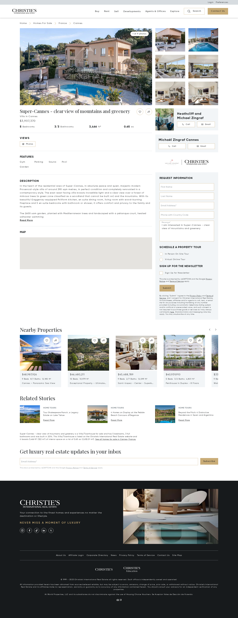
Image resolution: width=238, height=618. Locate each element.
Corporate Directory (97, 555)
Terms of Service (177, 281)
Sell (116, 11)
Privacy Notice (72, 468)
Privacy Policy (196, 296)
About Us (61, 555)
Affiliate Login (76, 555)
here (172, 312)
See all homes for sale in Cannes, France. (115, 439)
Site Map (177, 555)
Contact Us (163, 555)
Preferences (222, 2)
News (114, 555)
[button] (139, 33)
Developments (132, 11)
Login (211, 2)
